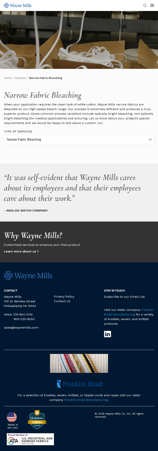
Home (8, 77)
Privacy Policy (64, 296)
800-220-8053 (24, 319)
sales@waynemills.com (21, 327)
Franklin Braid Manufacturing (86, 400)
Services (20, 77)
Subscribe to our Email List (124, 296)
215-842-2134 (23, 314)
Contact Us (62, 301)
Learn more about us (20, 251)
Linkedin (107, 334)
